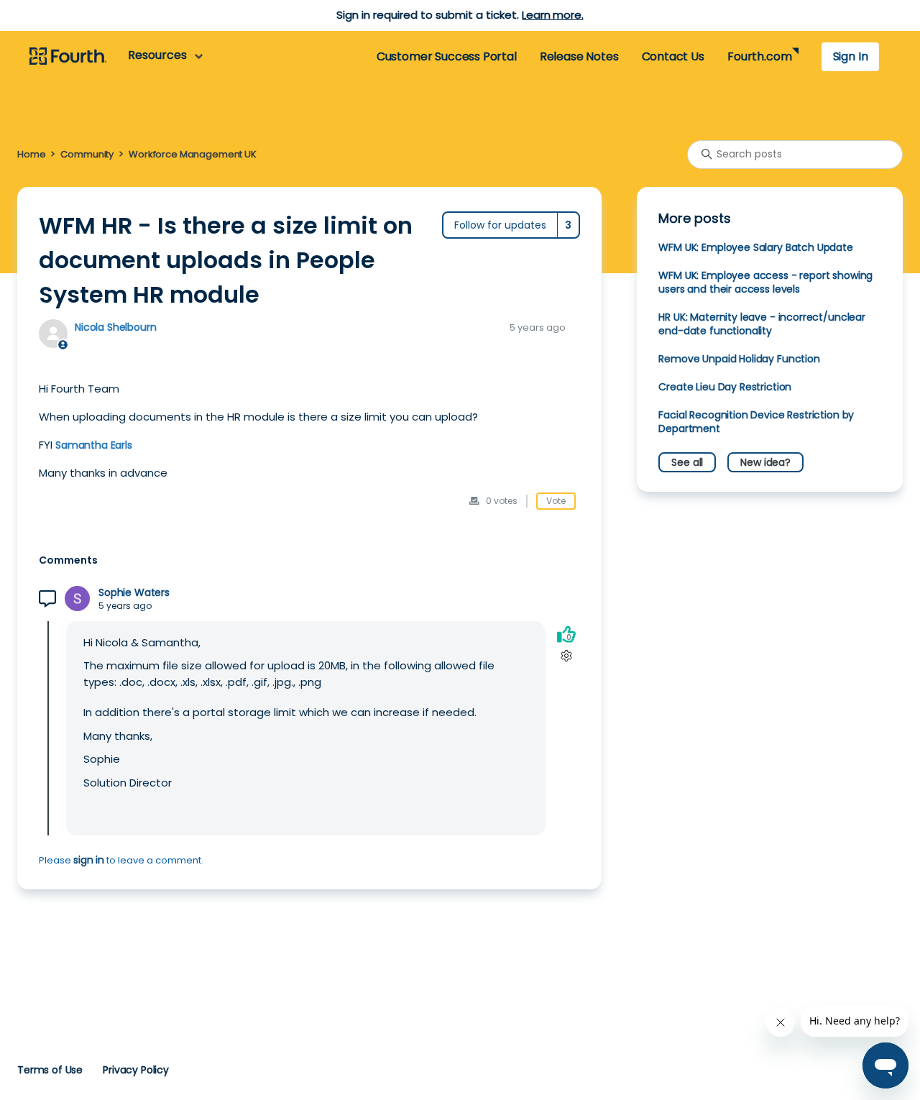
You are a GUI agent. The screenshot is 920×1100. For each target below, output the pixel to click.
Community (87, 154)
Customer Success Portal (447, 56)
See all (687, 462)
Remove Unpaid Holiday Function (738, 359)
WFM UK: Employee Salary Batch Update (755, 247)
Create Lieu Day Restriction (724, 387)
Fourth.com (759, 56)
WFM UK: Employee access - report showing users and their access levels (765, 282)
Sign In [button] (850, 56)
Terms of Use (50, 1070)
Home (31, 154)
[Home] (67, 56)
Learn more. (552, 14)
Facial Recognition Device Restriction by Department (756, 422)
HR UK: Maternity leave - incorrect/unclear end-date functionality (761, 324)
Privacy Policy (136, 1070)
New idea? (765, 462)
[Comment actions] (566, 656)
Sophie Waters (134, 593)
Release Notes (579, 56)
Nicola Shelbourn (116, 327)
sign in (88, 860)
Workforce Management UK (193, 154)
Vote (556, 501)
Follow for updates (500, 225)
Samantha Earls (93, 445)
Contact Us (673, 56)
